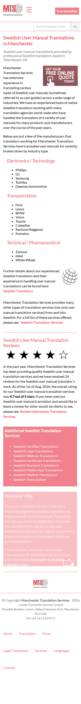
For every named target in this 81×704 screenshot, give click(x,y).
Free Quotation (67, 11)
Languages (61, 650)
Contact (9, 667)
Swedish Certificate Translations (37, 460)
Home (7, 633)
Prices (46, 633)
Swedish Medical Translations (35, 475)
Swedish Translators (18, 291)
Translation (27, 633)
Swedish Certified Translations (36, 446)
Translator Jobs (19, 495)
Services (41, 650)
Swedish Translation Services (42, 322)
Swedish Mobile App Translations (38, 470)
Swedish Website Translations (35, 456)
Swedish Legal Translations (33, 451)
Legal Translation (16, 650)
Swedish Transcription (29, 479)
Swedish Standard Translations (36, 465)
